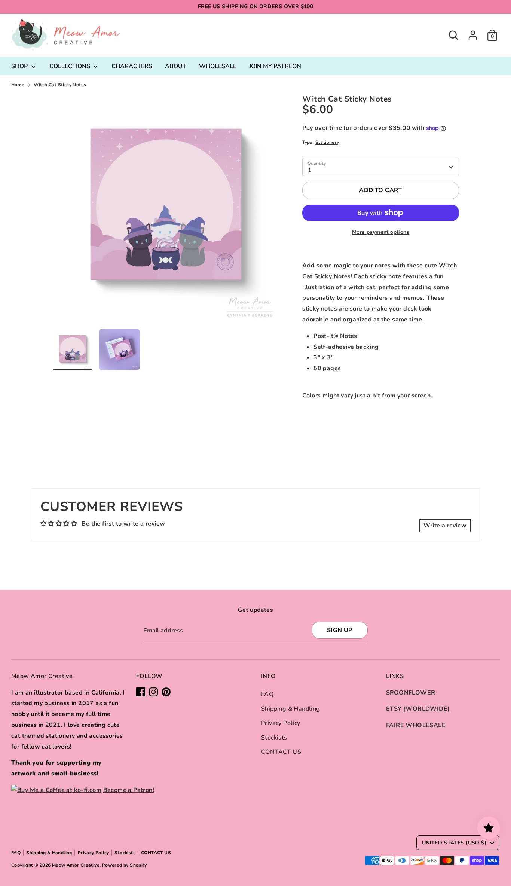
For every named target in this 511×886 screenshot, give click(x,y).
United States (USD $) (454, 842)
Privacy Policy (280, 723)
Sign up (339, 630)
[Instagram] (153, 691)
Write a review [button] (444, 525)
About (175, 66)
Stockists (274, 738)
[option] (166, 212)
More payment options (380, 232)
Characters (131, 66)
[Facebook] (140, 691)
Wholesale (217, 66)
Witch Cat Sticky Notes (60, 85)
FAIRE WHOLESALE (416, 725)
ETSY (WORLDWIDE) (418, 709)
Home (18, 85)
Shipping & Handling (290, 709)
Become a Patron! (128, 790)
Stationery (327, 142)
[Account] (472, 35)
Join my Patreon (275, 66)
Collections (70, 66)
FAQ (267, 694)
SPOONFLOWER (410, 693)
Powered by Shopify (124, 865)
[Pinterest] (166, 691)
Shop (20, 66)
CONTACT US (281, 752)
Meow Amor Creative (76, 865)
